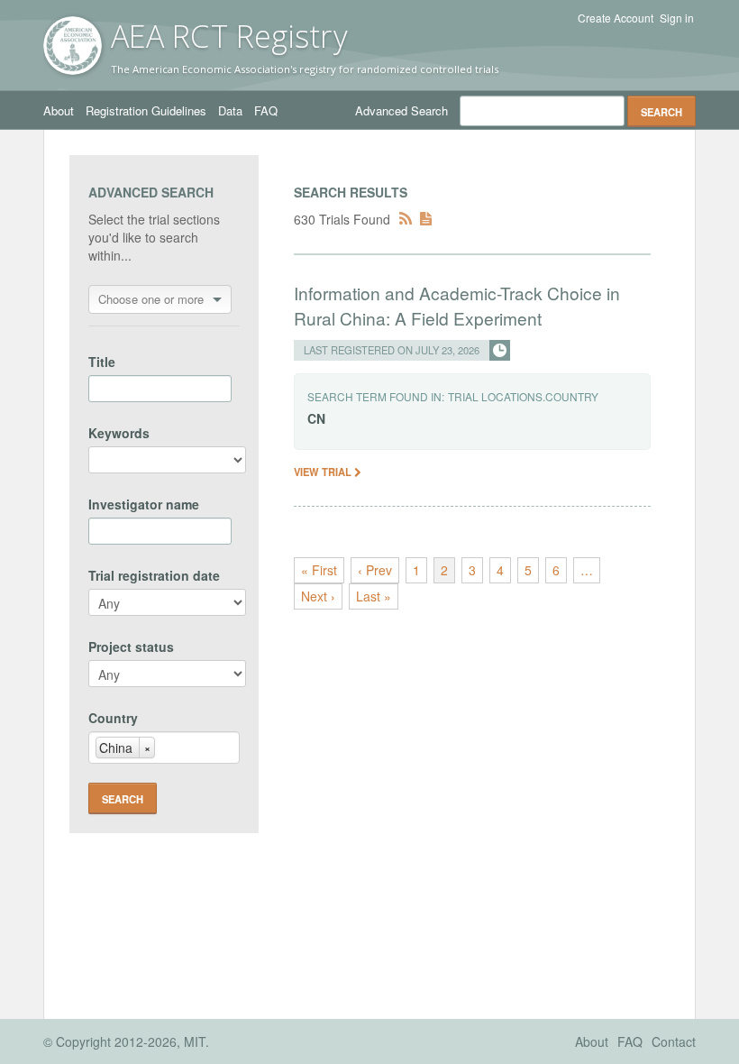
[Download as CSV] (426, 219)
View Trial (324, 471)
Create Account (615, 18)
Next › (318, 596)
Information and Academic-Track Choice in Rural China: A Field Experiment (457, 305)
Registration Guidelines (146, 110)
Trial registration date (154, 575)
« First (319, 570)
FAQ (266, 110)
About (58, 110)
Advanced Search (401, 110)
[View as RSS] (405, 219)
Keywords (119, 433)
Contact (674, 1041)
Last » (373, 596)
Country (113, 718)
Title (101, 362)
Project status (131, 646)
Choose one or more (151, 298)
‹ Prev (375, 570)
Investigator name (143, 504)
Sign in (677, 18)
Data (230, 110)
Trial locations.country (523, 396)
